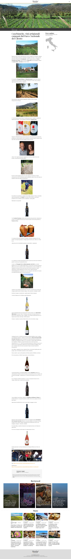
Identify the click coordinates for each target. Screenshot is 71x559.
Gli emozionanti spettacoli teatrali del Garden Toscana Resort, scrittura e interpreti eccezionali (27, 503)
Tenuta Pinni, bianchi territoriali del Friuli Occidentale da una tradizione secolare (10, 503)
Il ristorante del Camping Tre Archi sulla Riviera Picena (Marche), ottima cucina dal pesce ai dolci (43, 503)
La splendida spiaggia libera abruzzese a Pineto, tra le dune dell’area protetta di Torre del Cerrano (59, 503)
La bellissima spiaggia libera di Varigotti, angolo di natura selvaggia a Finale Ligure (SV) (41, 526)
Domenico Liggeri (7, 500)
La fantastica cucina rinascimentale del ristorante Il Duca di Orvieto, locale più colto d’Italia (53, 527)
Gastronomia (25, 521)
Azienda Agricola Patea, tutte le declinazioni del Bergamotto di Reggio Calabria (28, 526)
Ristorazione (50, 521)
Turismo (37, 539)
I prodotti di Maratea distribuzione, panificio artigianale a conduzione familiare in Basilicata (28, 543)
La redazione (55, 499)
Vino (12, 28)
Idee (11, 539)
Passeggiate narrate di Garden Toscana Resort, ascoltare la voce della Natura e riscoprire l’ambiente (16, 544)
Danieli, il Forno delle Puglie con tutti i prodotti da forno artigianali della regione (53, 543)
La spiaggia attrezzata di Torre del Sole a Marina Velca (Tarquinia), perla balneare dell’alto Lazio (41, 543)
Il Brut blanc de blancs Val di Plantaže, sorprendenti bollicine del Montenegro (16, 526)
